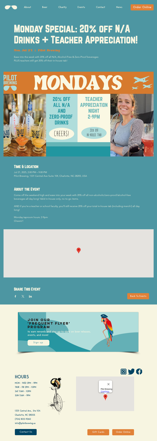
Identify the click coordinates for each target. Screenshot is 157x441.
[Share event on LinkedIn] (30, 296)
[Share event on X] (22, 296)
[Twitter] (131, 372)
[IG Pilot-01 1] (123, 372)
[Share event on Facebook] (15, 296)
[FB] (139, 372)
